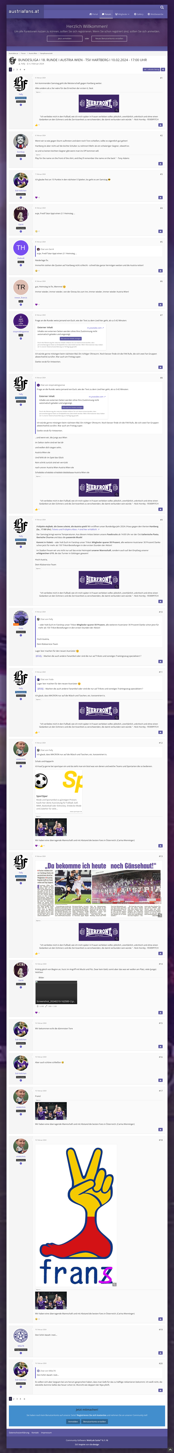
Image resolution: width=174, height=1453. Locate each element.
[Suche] (162, 7)
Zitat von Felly (46, 619)
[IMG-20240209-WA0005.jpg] (99, 889)
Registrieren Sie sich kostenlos (91, 1415)
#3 (161, 174)
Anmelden (73, 1421)
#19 (161, 1329)
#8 (161, 377)
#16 (161, 1057)
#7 (161, 315)
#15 (161, 1023)
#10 (161, 612)
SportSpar (42, 796)
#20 (161, 1363)
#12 (161, 742)
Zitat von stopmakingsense (52, 385)
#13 (161, 856)
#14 (161, 964)
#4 (161, 208)
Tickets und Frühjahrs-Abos (64, 529)
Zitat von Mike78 (48, 1370)
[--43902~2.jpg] (76, 1215)
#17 (161, 1090)
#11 (161, 672)
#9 (161, 519)
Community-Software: (87, 1440)
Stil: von (87, 1444)
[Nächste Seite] (24, 69)
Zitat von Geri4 (47, 249)
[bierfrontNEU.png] (98, 103)
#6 (161, 281)
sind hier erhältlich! (88, 529)
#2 (161, 135)
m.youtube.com (94, 327)
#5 (161, 241)
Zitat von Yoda (46, 679)
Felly (23, 63)
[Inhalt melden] (160, 125)
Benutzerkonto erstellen (94, 1421)
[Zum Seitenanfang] (170, 1450)
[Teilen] (163, 69)
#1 (161, 78)
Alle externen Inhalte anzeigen (71, 339)
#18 (161, 1140)
